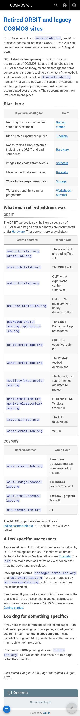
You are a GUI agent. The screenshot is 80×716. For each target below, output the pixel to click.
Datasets (62, 172)
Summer (61, 195)
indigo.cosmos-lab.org (18, 526)
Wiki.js (46, 713)
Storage (61, 181)
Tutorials (62, 136)
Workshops (63, 190)
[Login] (74, 5)
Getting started (13, 607)
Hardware (62, 149)
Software (62, 163)
